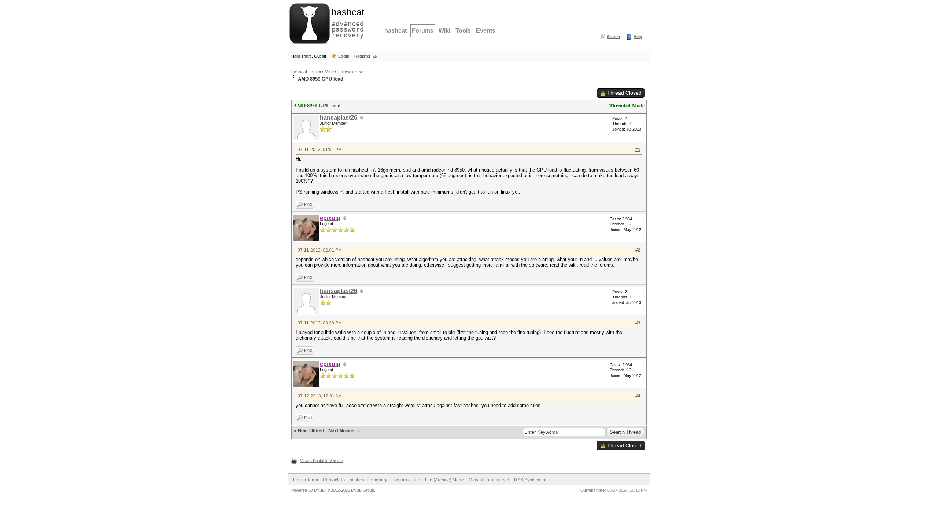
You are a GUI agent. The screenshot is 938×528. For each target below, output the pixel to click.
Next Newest (342, 430)
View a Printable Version (321, 460)
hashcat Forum (306, 71)
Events (485, 30)
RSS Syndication (531, 480)
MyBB (319, 490)
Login (344, 56)
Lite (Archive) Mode (444, 480)
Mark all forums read (489, 480)
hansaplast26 (338, 117)
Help (638, 36)
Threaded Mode (627, 105)
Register (362, 56)
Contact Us (334, 480)
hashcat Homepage (369, 480)
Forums (422, 30)
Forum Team (305, 480)
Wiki (444, 30)
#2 (637, 250)
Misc (329, 71)
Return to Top (407, 480)
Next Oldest (311, 430)
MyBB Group (362, 490)
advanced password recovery (346, 22)
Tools (463, 30)
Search (613, 36)
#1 (637, 149)
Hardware (347, 71)
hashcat (395, 30)
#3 (637, 323)
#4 (637, 396)
